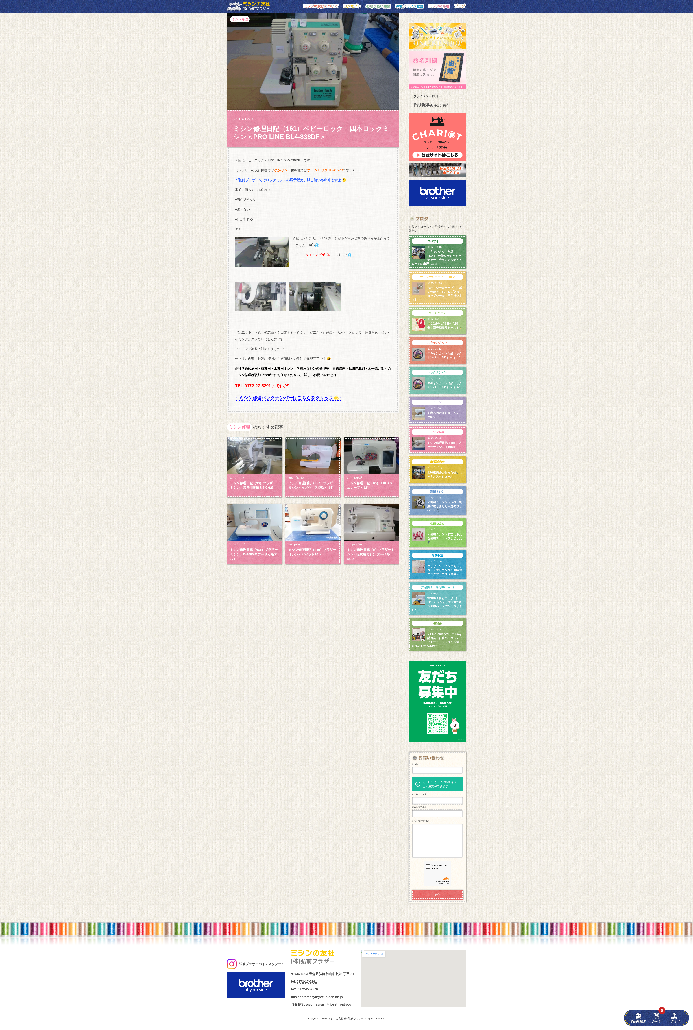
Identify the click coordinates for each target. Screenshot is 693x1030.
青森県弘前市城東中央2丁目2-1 (331, 974)
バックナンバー (437, 372)
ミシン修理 (240, 19)
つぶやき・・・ (437, 241)
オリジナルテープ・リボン (437, 276)
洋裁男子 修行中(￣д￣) (437, 587)
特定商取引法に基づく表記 (431, 104)
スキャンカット (437, 342)
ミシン (437, 402)
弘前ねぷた (437, 523)
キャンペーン (437, 312)
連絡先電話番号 (419, 807)
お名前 (415, 763)
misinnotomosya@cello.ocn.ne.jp (317, 997)
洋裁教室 (437, 555)
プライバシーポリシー (428, 96)
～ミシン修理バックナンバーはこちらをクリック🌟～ (289, 397)
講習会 (437, 623)
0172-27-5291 (307, 981)
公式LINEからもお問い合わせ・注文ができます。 (440, 784)
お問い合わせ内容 (420, 820)
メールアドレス (419, 794)
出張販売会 (437, 461)
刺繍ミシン (437, 491)
